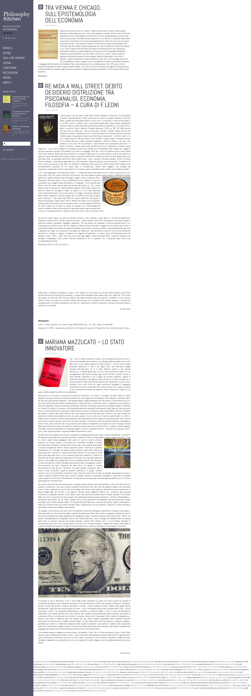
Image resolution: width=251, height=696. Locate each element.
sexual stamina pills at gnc (110, 670)
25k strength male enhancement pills (142, 662)
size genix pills (184, 662)
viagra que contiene (200, 672)
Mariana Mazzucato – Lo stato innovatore (84, 345)
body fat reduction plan (173, 683)
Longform (9, 68)
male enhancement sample (54, 667)
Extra (7, 53)
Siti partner (8, 150)
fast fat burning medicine (209, 675)
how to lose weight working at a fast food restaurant (191, 680)
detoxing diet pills (109, 677)
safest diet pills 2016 (143, 677)
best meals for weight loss (237, 680)
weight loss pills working (98, 691)
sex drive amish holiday (115, 667)
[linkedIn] (12, 38)
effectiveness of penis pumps (225, 662)
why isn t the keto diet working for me (220, 685)
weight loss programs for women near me (214, 677)
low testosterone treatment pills (160, 667)
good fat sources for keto (58, 691)
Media (7, 78)
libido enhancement (49, 664)
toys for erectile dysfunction (108, 664)
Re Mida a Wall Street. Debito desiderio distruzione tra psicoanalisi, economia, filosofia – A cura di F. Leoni (83, 95)
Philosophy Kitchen (16, 16)
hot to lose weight (91, 683)
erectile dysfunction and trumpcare (56, 672)
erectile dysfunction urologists (220, 670)
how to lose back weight (64, 683)
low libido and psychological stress (85, 662)
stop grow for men (89, 667)
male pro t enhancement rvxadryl (185, 664)
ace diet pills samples (62, 677)
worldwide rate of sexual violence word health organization (157, 672)
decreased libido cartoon (41, 662)
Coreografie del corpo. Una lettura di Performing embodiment (20, 99)
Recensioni (10, 73)
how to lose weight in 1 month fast (145, 680)
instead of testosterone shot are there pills (205, 667)
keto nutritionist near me (186, 688)
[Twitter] (6, 38)
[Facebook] (4, 38)
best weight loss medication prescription (179, 675)
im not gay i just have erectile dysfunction (105, 672)
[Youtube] (9, 38)
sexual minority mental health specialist (150, 664)
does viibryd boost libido (79, 664)
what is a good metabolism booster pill (45, 680)
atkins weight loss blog (235, 688)
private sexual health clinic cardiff (68, 670)
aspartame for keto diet (138, 685)
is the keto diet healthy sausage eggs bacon (98, 688)
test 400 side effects (65, 675)
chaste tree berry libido (239, 667)
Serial (7, 63)
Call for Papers (14, 58)
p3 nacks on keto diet (54, 685)
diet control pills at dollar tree (175, 677)
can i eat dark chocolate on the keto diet (141, 688)
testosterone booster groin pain (140, 675)
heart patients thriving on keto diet (179, 685)
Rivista (7, 48)
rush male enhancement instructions (225, 664)
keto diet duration (235, 683)
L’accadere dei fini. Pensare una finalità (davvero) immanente (21, 113)
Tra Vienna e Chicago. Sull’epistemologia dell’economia (73, 14)
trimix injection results (190, 670)
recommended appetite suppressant (88, 680)
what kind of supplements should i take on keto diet (92, 685)
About (7, 82)
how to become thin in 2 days (125, 683)
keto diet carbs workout (51, 688)
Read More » (43, 76)
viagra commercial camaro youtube (228, 672)
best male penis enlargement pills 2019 (147, 670)
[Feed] (14, 38)
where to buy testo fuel (99, 675)
